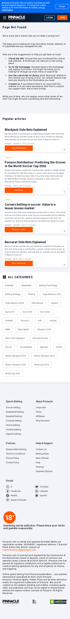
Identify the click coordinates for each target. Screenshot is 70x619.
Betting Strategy (12, 294)
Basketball (26, 285)
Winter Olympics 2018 (15, 356)
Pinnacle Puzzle (40, 338)
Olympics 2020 (44, 329)
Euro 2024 (45, 312)
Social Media (26, 347)
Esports (54, 303)
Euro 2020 (27, 312)
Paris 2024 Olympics (15, 338)
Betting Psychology (48, 285)
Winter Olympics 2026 (15, 365)
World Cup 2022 (12, 373)
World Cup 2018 (41, 365)
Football (9, 320)
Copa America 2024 (14, 303)
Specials (44, 347)
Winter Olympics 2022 (44, 356)
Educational (37, 303)
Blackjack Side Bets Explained (26, 129)
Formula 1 (25, 320)
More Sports (23, 329)
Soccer (8, 347)
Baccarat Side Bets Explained (25, 242)
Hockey (53, 320)
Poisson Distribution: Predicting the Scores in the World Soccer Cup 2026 (35, 164)
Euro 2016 (10, 312)
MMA (7, 329)
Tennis (59, 347)
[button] (20, 402)
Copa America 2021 (52, 294)
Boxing (31, 294)
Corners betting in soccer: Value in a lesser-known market (30, 206)
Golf (40, 320)
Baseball (9, 285)
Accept (62, 6)
